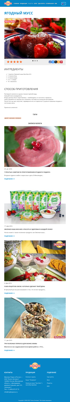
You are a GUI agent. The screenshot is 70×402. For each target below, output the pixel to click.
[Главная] (8, 3)
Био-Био (12, 118)
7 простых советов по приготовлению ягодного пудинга (27, 172)
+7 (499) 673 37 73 (13, 389)
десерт (7, 118)
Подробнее (8, 179)
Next (64, 40)
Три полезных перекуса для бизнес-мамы (20, 343)
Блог (35, 3)
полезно (18, 118)
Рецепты (30, 3)
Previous (6, 40)
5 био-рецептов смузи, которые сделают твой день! (24, 286)
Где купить (41, 3)
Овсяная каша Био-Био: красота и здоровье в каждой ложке (28, 229)
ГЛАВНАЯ (16, 3)
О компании (50, 3)
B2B (56, 3)
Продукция (23, 3)
